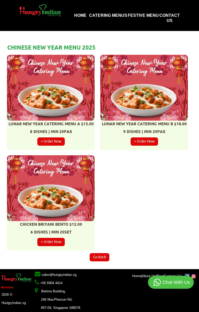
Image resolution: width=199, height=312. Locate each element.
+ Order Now (51, 141)
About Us (149, 276)
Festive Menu (143, 15)
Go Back (99, 257)
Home (81, 15)
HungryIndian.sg (14, 303)
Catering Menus (107, 15)
